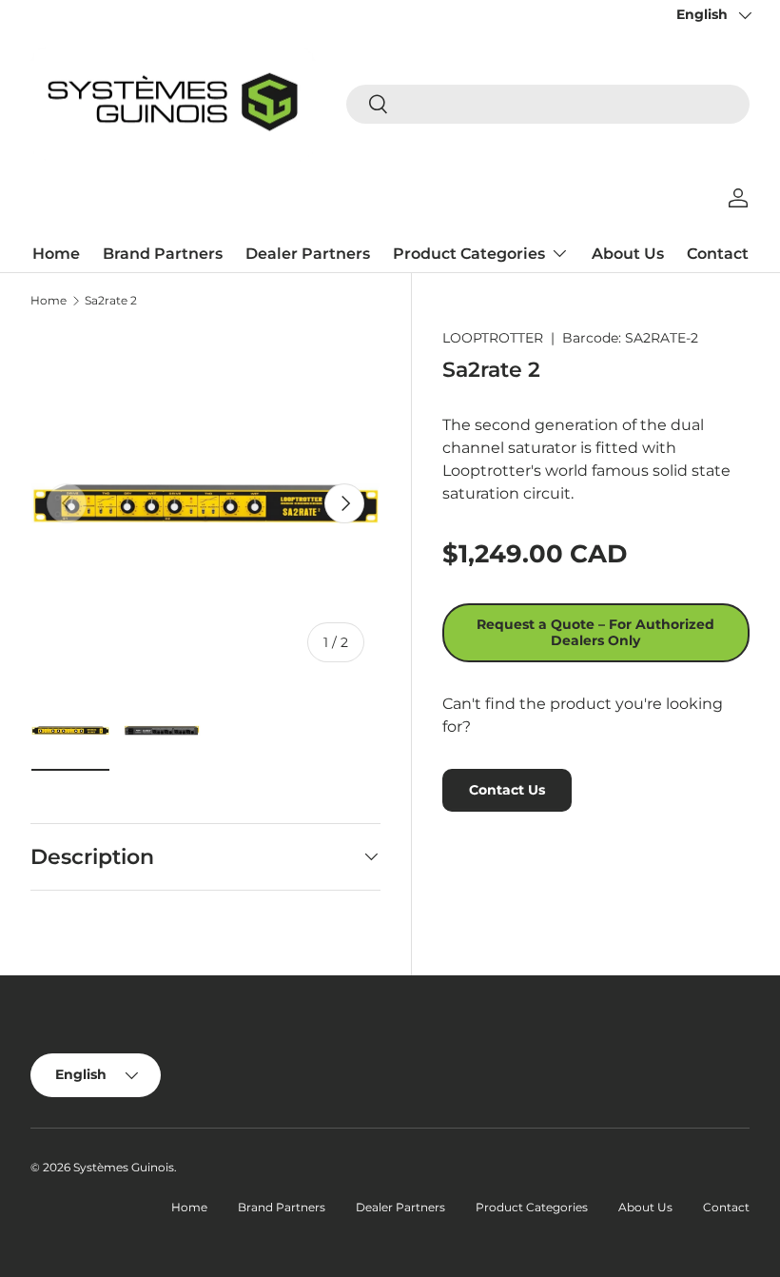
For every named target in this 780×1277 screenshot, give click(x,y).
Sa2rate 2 (111, 300)
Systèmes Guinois (123, 1167)
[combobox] (548, 104)
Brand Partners (163, 254)
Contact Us (507, 789)
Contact (718, 254)
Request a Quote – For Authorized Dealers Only (595, 632)
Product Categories (532, 1207)
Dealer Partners (307, 254)
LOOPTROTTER (492, 337)
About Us (628, 254)
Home (56, 254)
